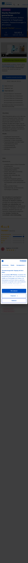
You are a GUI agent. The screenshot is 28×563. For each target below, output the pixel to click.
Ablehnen (14, 300)
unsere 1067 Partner (11, 274)
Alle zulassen (14, 290)
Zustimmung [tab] (5, 265)
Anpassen (13, 295)
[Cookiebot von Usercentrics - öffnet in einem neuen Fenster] (20, 261)
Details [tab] (12, 265)
